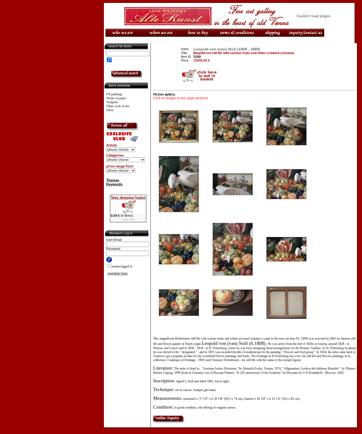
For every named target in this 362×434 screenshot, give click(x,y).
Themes (112, 180)
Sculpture (112, 102)
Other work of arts (118, 106)
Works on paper (116, 98)
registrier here (118, 273)
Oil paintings (114, 94)
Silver (110, 110)
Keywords (114, 184)
